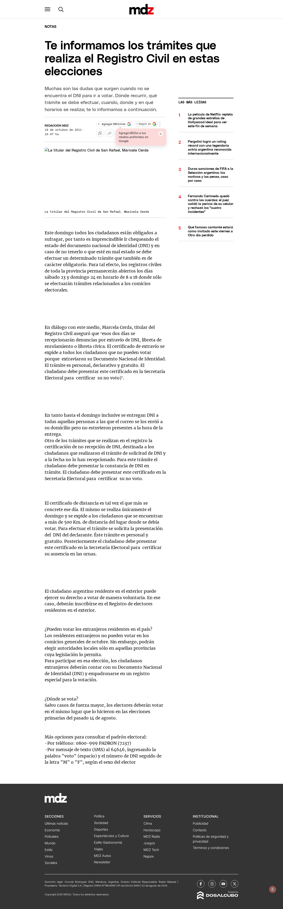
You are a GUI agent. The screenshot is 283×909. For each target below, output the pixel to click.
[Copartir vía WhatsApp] (100, 133)
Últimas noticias (56, 824)
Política (99, 816)
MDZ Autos (102, 856)
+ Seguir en (143, 124)
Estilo (49, 850)
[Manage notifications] (272, 889)
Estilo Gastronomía (108, 843)
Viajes (98, 849)
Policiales (52, 837)
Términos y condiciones (211, 848)
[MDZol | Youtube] (223, 883)
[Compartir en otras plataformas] (109, 133)
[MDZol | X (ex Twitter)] (234, 883)
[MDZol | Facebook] (200, 883)
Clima (147, 824)
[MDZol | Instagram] (212, 883)
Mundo (50, 843)
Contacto (200, 830)
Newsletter (102, 862)
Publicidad (200, 824)
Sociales (51, 863)
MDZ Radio (151, 837)
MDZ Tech (151, 850)
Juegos (149, 843)
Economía (52, 830)
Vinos (49, 856)
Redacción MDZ (57, 125)
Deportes (101, 829)
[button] (47, 9)
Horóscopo (152, 830)
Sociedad (101, 823)
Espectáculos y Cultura (111, 836)
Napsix (148, 856)
